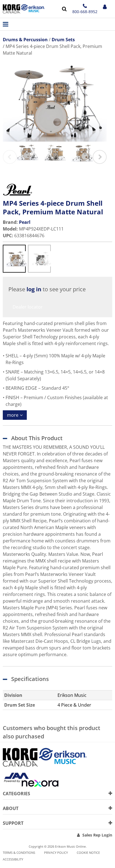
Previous (10, 157)
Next (100, 157)
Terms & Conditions (19, 852)
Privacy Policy (56, 852)
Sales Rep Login (97, 835)
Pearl (24, 222)
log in (34, 289)
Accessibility (13, 859)
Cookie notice (88, 852)
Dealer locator (28, 307)
